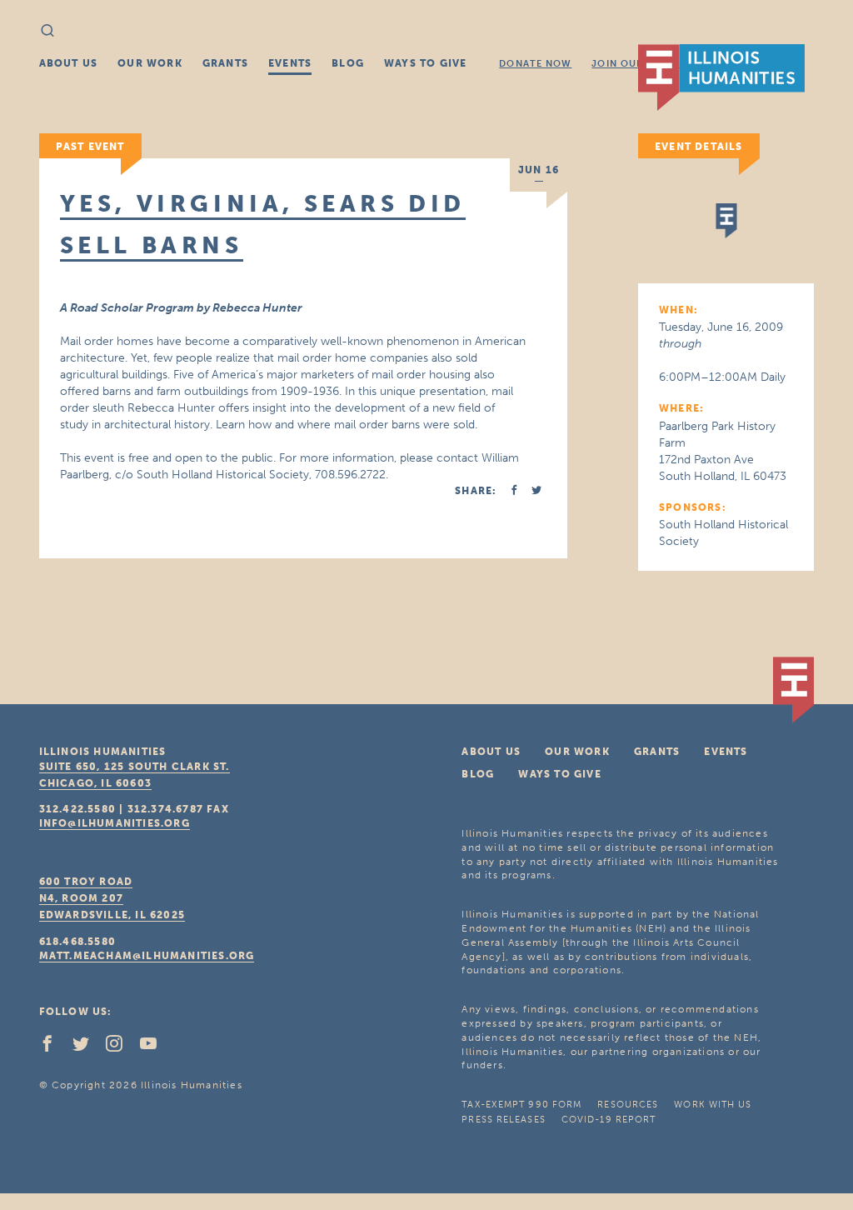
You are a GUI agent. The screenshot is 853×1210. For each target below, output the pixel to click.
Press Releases (503, 1119)
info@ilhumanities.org (114, 823)
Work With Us (712, 1104)
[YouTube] (155, 1047)
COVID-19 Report (608, 1119)
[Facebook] (54, 1047)
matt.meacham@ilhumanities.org (147, 956)
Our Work (149, 63)
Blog (348, 63)
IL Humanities (721, 77)
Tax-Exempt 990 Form (521, 1104)
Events (290, 63)
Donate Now (535, 63)
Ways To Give (425, 63)
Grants (225, 63)
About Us (68, 63)
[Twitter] (87, 1047)
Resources (627, 1104)
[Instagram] (121, 1047)
